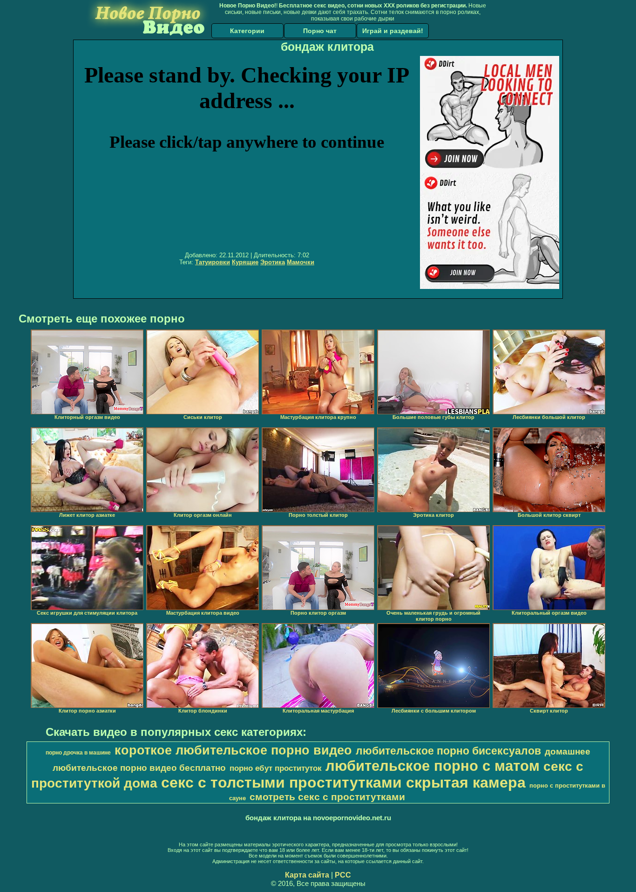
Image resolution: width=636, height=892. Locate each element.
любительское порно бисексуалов (448, 751)
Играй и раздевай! (392, 30)
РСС (343, 875)
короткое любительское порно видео (233, 750)
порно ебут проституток (276, 768)
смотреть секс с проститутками (327, 797)
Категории (247, 30)
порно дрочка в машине (78, 752)
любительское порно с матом (432, 766)
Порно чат (320, 30)
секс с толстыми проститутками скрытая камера (343, 782)
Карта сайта (307, 875)
